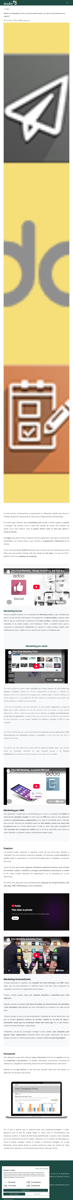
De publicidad (35, 1185)
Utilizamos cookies (9, 1170)
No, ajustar (37, 1194)
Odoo (7, 9)
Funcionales (12, 1185)
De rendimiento (36, 1182)
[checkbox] (5, 1182)
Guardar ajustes (14, 1194)
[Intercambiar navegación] (67, 3)
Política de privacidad (41, 1168)
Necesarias (11, 1182)
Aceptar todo (26, 1190)
